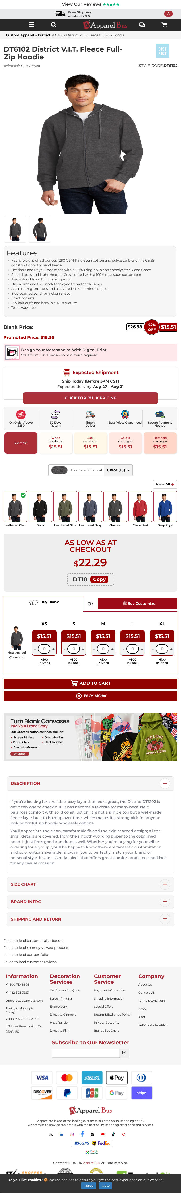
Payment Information (109, 990)
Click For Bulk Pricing (90, 398)
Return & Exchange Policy (112, 1014)
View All (163, 484)
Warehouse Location (153, 1024)
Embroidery (58, 1006)
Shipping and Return (36, 919)
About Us (145, 984)
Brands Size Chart (106, 1030)
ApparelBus (91, 1162)
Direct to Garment (63, 1014)
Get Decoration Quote (65, 990)
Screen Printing (61, 998)
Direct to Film (60, 1030)
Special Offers (103, 1006)
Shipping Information (109, 998)
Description (25, 783)
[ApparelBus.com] (105, 24)
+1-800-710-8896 (17, 984)
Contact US (146, 992)
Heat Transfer (59, 1022)
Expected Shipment (95, 372)
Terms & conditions (151, 1000)
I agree (88, 1185)
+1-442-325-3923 (17, 992)
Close (106, 1185)
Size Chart (23, 884)
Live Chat (142, 24)
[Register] (169, 14)
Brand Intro (26, 901)
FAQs (142, 1008)
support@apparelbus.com (24, 1000)
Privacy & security (106, 1022)
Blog (141, 1016)
